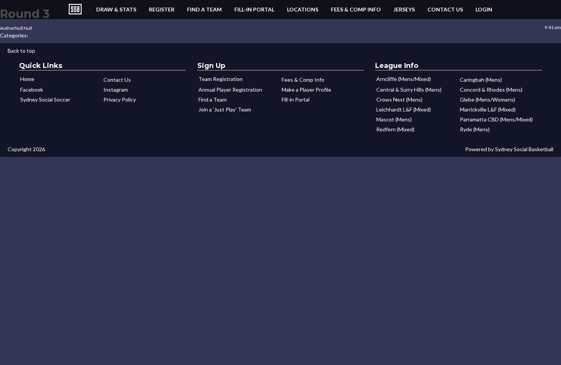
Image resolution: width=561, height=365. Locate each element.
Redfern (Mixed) (395, 129)
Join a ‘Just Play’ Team (224, 109)
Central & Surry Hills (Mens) (409, 89)
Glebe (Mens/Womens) (487, 99)
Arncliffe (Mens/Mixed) (403, 79)
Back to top (21, 50)
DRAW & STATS (116, 9)
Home (27, 79)
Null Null (23, 28)
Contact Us (445, 9)
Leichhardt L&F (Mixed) (403, 109)
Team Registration (220, 79)
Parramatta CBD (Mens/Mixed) (496, 119)
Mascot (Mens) (394, 119)
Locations (302, 9)
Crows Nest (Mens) (399, 99)
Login (484, 9)
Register (161, 9)
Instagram (115, 89)
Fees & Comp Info (356, 9)
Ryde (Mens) (475, 129)
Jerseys (404, 9)
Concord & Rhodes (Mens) (491, 89)
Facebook (31, 89)
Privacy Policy (119, 99)
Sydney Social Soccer (45, 99)
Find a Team (204, 9)
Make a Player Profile (306, 89)
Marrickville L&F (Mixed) (488, 109)
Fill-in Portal (254, 9)
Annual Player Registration (230, 89)
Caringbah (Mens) (481, 79)
